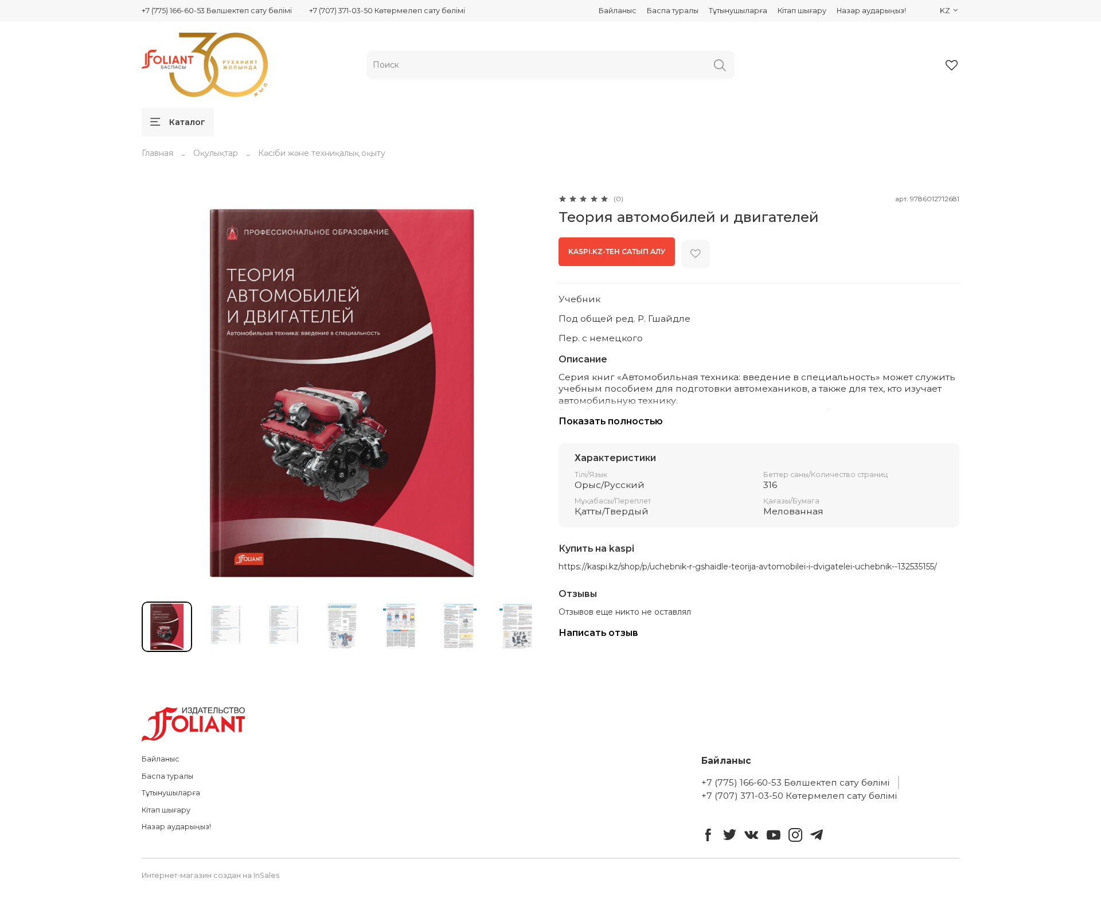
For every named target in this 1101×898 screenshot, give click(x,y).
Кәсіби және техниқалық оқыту (321, 153)
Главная (157, 153)
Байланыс (618, 10)
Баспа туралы (672, 10)
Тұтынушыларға (738, 10)
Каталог (187, 122)
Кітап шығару (802, 10)
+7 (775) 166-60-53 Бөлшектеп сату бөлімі (217, 10)
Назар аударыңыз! (871, 10)
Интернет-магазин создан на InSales (210, 875)
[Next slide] (526, 393)
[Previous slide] (158, 393)
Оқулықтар (215, 153)
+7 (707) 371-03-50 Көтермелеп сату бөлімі (387, 10)
